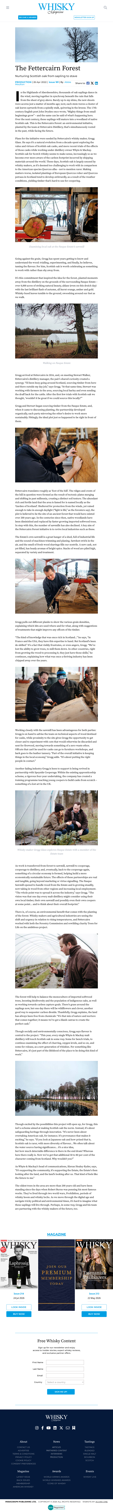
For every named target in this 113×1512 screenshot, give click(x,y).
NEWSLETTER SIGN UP (84, 17)
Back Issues (23, 1480)
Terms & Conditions (23, 1454)
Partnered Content (56, 1450)
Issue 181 (54, 82)
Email (40, 1375)
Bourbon (89, 1457)
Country (38, 1382)
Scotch (89, 1460)
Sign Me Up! (61, 1392)
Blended (90, 1450)
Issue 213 (94, 1293)
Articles (56, 1447)
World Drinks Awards (56, 1477)
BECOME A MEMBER (27, 17)
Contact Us (23, 1447)
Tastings (89, 1447)
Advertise (23, 1450)
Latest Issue (23, 1477)
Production (24, 82)
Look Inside (18, 1307)
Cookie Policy (23, 1460)
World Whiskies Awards (57, 1480)
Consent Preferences (23, 1463)
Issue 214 (19, 1293)
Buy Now (19, 1314)
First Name (37, 1362)
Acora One (101, 1501)
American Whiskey (23, 1487)
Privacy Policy (23, 1457)
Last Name (38, 1369)
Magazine (56, 1234)
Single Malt (89, 1454)
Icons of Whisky (56, 1483)
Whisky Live (89, 1477)
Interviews (56, 1453)
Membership (23, 1483)
